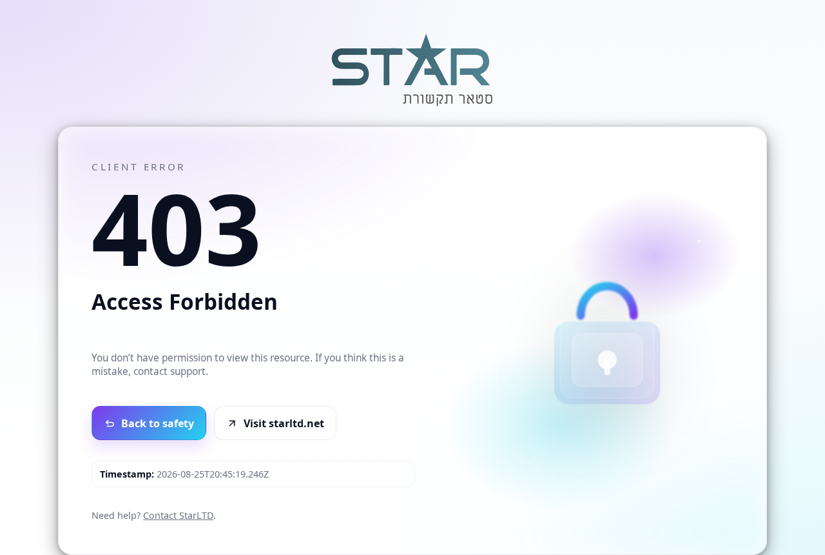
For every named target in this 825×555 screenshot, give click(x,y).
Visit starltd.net (284, 423)
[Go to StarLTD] (412, 108)
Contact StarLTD (178, 515)
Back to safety (157, 423)
